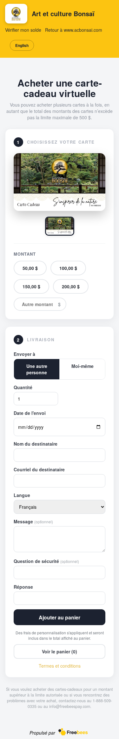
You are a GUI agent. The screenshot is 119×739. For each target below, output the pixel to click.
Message (33, 521)
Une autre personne (36, 369)
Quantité (23, 387)
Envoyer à (24, 354)
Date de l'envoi (30, 413)
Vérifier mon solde (23, 30)
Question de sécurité (46, 561)
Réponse (23, 587)
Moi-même (82, 366)
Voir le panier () (59, 651)
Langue (22, 495)
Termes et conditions (60, 666)
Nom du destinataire (35, 444)
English (22, 45)
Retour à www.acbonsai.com (73, 30)
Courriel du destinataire (39, 469)
